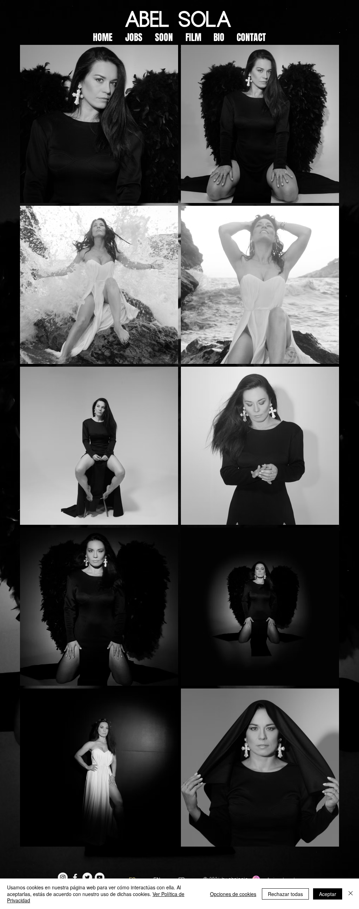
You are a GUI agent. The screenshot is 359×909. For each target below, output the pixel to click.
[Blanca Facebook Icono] (75, 877)
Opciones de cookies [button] (233, 893)
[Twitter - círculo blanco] (87, 877)
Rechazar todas (285, 893)
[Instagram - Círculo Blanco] (63, 877)
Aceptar (327, 893)
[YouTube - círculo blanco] (99, 877)
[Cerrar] (350, 893)
